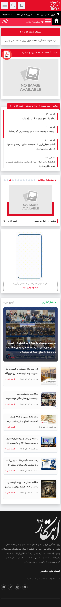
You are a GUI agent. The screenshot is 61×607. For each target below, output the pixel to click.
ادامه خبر (11, 357)
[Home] (56, 21)
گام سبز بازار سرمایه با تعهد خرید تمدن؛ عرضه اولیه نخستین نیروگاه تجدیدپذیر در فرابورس (21, 373)
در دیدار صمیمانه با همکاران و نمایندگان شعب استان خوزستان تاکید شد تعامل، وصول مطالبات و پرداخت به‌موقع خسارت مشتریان (31, 347)
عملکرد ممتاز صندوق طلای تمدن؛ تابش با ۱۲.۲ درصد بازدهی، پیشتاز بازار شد (21, 487)
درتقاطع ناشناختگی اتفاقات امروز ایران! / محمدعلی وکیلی (30, 40)
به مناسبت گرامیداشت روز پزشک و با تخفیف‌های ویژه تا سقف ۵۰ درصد (22, 465)
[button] (4, 180)
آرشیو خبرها (8, 302)
